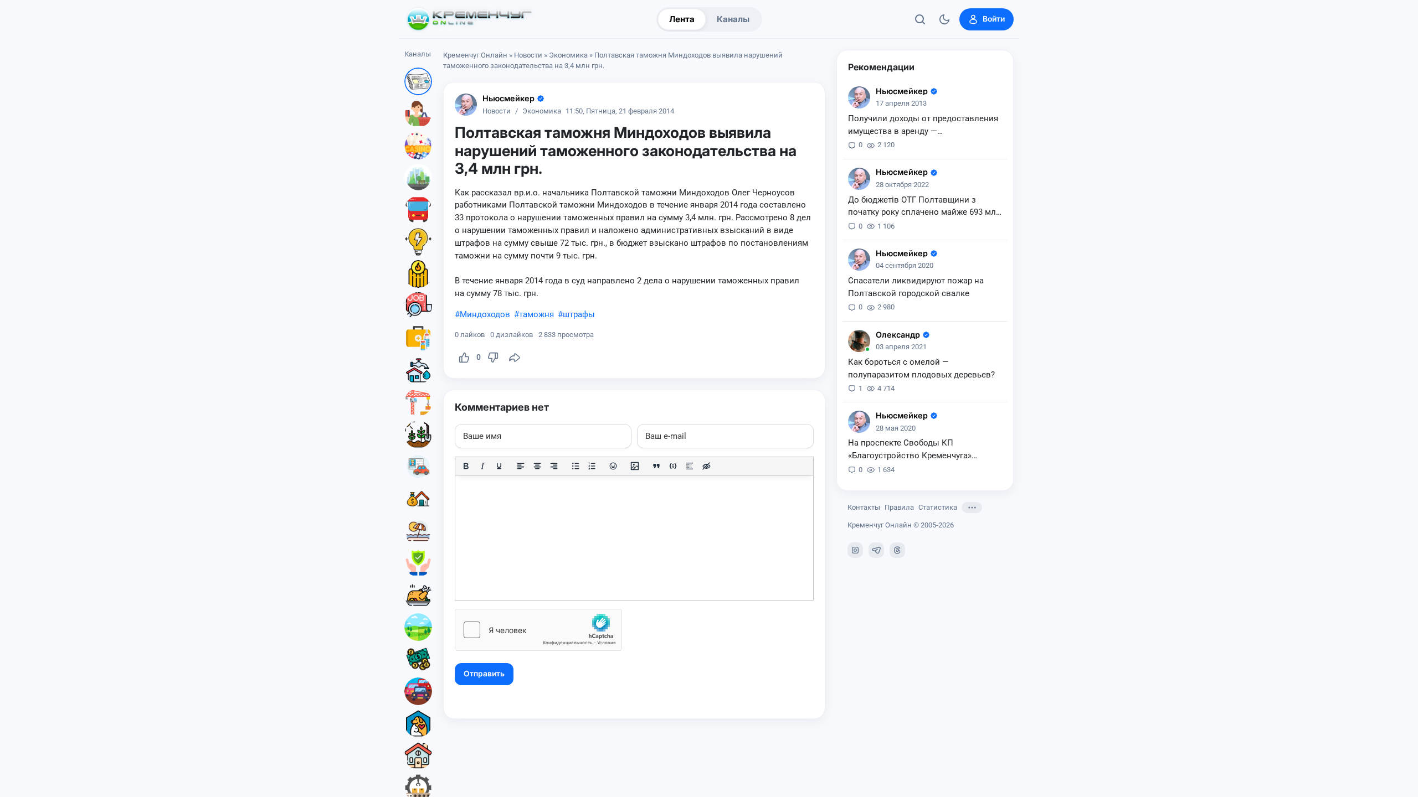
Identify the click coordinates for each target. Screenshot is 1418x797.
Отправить (484, 673)
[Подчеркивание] (499, 466)
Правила (899, 507)
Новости (528, 55)
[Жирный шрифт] (466, 466)
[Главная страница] (469, 19)
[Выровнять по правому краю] (554, 466)
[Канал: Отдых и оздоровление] (418, 531)
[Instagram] (855, 550)
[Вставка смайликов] (613, 466)
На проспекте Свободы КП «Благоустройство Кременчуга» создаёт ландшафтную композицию (919, 450)
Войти (994, 18)
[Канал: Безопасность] (418, 563)
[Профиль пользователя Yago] (859, 341)
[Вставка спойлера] (689, 466)
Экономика (568, 55)
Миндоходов (485, 314)
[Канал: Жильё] (418, 755)
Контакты (863, 507)
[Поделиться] (514, 357)
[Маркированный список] (575, 466)
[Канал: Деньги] (418, 659)
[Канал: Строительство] (418, 402)
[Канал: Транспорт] (418, 210)
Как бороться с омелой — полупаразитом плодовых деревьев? (921, 368)
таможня (536, 314)
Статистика (937, 507)
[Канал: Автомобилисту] (418, 466)
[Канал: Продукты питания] (418, 595)
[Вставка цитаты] (656, 466)
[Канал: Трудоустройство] (418, 306)
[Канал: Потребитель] (418, 113)
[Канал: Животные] (418, 723)
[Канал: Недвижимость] (418, 499)
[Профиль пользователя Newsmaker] (466, 105)
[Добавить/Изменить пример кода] (673, 466)
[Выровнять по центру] (537, 466)
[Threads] (897, 550)
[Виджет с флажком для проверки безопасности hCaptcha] (538, 630)
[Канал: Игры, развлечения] (418, 145)
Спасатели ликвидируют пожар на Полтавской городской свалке (916, 287)
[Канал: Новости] (418, 81)
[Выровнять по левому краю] (520, 466)
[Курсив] (482, 466)
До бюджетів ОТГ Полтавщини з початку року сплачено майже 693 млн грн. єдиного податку (924, 207)
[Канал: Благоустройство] (418, 178)
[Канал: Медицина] (418, 338)
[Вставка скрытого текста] (706, 466)
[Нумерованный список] (592, 466)
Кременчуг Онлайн (475, 55)
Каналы (733, 19)
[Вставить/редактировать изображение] (634, 466)
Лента (682, 19)
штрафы (579, 314)
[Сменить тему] (944, 19)
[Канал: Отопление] (418, 274)
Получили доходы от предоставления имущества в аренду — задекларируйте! (923, 125)
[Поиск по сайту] (920, 19)
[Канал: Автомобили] (418, 691)
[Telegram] (876, 550)
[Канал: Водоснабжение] (418, 370)
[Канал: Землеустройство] (418, 627)
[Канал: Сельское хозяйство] (418, 434)
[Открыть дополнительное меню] (972, 507)
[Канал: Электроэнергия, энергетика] (418, 242)
